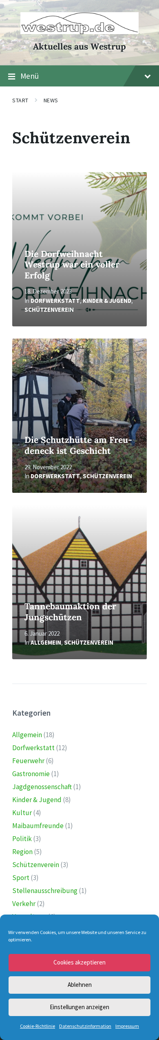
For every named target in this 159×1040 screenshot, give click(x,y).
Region (22, 851)
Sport (20, 877)
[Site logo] (79, 31)
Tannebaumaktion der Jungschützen (70, 612)
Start (20, 100)
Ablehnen (80, 984)
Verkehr (23, 903)
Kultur (22, 812)
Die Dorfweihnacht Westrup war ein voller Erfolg (71, 264)
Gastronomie (31, 773)
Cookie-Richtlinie (37, 1026)
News (51, 100)
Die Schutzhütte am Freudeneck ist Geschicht (78, 445)
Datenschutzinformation (85, 1026)
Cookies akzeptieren (79, 962)
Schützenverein (49, 309)
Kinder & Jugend (107, 300)
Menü (29, 76)
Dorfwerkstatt (55, 300)
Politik (22, 838)
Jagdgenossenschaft (42, 786)
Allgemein (46, 642)
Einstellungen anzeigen (79, 1007)
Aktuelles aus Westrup (79, 46)
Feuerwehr (28, 760)
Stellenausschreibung (44, 890)
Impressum (127, 1026)
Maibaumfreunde (38, 825)
